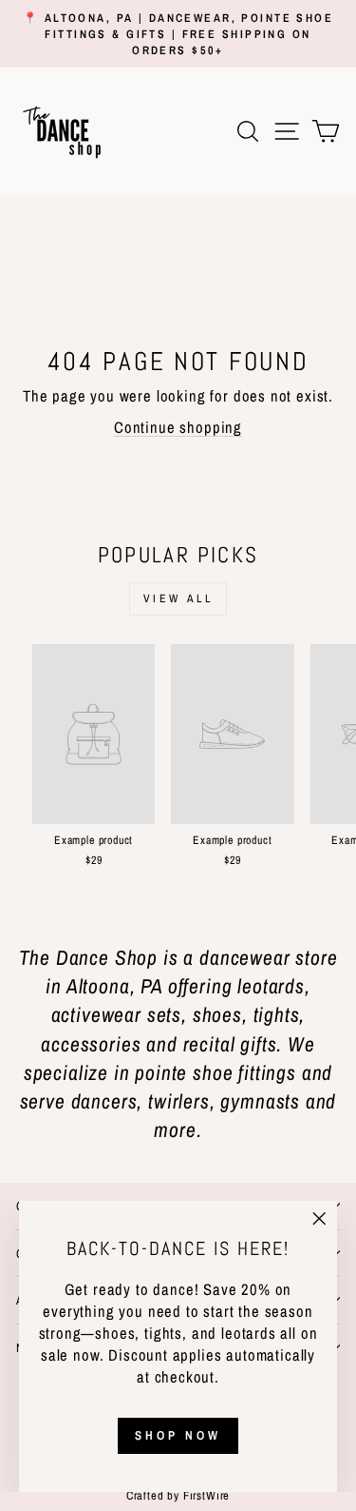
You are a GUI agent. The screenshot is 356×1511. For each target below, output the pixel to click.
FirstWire (204, 1495)
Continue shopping (178, 427)
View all (178, 598)
